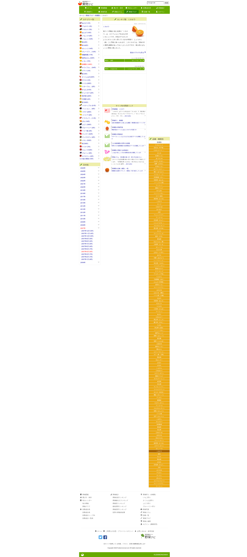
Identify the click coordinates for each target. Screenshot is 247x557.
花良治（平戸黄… (159, 147)
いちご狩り (147, 497)
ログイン (161, 12)
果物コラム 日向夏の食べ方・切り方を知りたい (127, 157)
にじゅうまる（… (159, 223)
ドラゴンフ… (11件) (89, 118)
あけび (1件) (86, 23)
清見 (159, 454)
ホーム (89, 8)
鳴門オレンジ (159, 333)
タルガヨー (159, 421)
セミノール (159, 247)
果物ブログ (133, 12)
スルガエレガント (159, 225)
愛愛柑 (159, 400)
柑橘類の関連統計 (117, 134)
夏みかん (159, 349)
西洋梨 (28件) (86, 96)
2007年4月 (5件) (87, 251)
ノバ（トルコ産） (159, 182)
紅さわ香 (159, 250)
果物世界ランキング (119, 509)
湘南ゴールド (159, 188)
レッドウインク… (159, 260)
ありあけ (159, 209)
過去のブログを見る (137, 52)
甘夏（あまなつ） (159, 258)
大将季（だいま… (159, 244)
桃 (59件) (85, 143)
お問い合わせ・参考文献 (145, 531)
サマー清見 (159, 196)
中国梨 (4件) (86, 99)
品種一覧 (147, 12)
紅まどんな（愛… (159, 242)
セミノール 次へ (137, 60)
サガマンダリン (159, 403)
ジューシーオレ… (159, 193)
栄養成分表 (147, 8)
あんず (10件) (86, 32)
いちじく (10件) (87, 39)
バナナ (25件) (86, 112)
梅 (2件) (84, 42)
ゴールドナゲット (159, 389)
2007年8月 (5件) (87, 241)
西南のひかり (159, 268)
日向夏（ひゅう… (159, 220)
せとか (159, 231)
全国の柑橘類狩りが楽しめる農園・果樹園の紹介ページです (128, 123)
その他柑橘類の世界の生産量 (121, 143)
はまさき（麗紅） (159, 293)
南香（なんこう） (159, 336)
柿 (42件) (85, 45)
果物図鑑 (104, 8)
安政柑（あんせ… (159, 180)
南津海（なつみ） (159, 199)
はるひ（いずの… (159, 252)
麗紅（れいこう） (159, 395)
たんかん (159, 276)
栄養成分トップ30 (88, 515)
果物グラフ (86, 506)
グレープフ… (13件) (89, 52)
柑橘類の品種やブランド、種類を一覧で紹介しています (127, 171)
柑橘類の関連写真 (117, 127)
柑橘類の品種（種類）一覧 (120, 168)
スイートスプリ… (159, 287)
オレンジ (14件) (87, 48)
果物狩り (89, 12)
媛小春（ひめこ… (159, 322)
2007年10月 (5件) (87, 236)
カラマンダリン (159, 373)
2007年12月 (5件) (87, 231)
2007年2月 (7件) (87, 257)
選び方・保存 (118, 8)
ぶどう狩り (147, 503)
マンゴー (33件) (87, 134)
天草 (159, 212)
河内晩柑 (159, 424)
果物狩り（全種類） (150, 494)
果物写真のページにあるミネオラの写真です (124, 130)
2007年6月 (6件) (87, 246)
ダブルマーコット (159, 379)
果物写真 (104, 12)
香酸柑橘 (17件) (87, 55)
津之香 (159, 430)
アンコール (159, 217)
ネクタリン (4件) (87, 156)
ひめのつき (159, 207)
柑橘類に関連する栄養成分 (120, 150)
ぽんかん (159, 478)
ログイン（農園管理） (150, 524)
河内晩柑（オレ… (159, 177)
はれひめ (159, 290)
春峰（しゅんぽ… (159, 341)
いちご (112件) (87, 36)
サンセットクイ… (159, 387)
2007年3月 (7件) (87, 254)
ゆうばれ (159, 190)
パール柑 (159, 413)
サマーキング (159, 271)
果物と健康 (147, 521)
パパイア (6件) (87, 115)
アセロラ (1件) (87, 26)
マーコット (159, 185)
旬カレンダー (132, 8)
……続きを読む (126, 116)
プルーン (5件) (87, 153)
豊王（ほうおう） (159, 172)
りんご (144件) (87, 150)
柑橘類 (97, 15)
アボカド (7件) (87, 29)
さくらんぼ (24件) (88, 77)
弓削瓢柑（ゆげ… (159, 279)
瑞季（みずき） (159, 164)
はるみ (159, 365)
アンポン (159, 397)
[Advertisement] (123, 88)
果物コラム (118, 12)
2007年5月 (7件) (87, 249)
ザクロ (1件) (86, 80)
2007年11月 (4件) (87, 233)
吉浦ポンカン (159, 156)
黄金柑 (159, 239)
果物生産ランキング (119, 497)
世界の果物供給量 (119, 512)
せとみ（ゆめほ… (159, 392)
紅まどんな (159, 438)
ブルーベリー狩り (149, 506)
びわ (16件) (86, 121)
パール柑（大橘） (159, 295)
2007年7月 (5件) (87, 244)
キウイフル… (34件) (89, 67)
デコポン (159, 473)
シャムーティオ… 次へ (135, 69)
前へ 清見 (109, 60)
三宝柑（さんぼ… (159, 309)
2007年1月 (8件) (87, 259)
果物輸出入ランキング (120, 500)
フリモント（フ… (159, 174)
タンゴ (159, 204)
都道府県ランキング (119, 506)
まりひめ (159, 470)
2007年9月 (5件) (87, 238)
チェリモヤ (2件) (87, 93)
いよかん (159, 368)
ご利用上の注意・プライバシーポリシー (119, 531)
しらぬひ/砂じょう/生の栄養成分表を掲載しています (126, 152)
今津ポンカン (159, 166)
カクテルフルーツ (159, 481)
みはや (159, 298)
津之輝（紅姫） (159, 328)
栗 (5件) (84, 74)
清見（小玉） (159, 236)
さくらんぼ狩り (148, 500)
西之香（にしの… (159, 319)
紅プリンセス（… (159, 169)
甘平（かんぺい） (159, 416)
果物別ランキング (119, 503)
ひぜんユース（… (159, 150)
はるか (159, 362)
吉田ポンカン (159, 284)
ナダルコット (159, 145)
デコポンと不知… (159, 274)
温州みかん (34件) (88, 58)
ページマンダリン (159, 266)
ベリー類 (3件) (87, 131)
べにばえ (159, 306)
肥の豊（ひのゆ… (159, 228)
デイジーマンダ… (159, 233)
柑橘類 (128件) (87, 64)
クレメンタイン (159, 440)
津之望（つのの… (159, 263)
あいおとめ (159, 158)
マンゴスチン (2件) (88, 137)
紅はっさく (159, 360)
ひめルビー (159, 317)
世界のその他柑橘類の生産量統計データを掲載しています (128, 146)
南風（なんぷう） (159, 411)
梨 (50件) (85, 102)
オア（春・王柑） (159, 354)
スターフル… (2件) (88, 86)
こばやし (159, 419)
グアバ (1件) (86, 71)
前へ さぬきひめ (111, 69)
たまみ (159, 325)
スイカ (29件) (86, 83)
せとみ (159, 153)
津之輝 (159, 384)
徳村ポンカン (159, 346)
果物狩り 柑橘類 (117, 120)
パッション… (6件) (88, 109)
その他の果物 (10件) (86, 159)
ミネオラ (106, 26)
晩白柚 (159, 357)
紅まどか (159, 303)
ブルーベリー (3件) (88, 128)
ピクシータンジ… (159, 352)
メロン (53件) (86, 140)
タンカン (159, 475)
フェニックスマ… (159, 215)
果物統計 (161, 8)
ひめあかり (159, 370)
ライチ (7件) (86, 147)
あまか (159, 314)
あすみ (159, 255)
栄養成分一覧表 (87, 518)
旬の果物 (85, 503)
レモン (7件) (86, 61)
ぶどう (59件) (86, 124)
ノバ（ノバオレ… (159, 330)
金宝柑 (159, 381)
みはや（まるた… (159, 161)
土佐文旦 (159, 344)
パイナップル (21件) (89, 105)
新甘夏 (159, 338)
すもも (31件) (86, 90)
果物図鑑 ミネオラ (118, 109)
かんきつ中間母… (159, 282)
